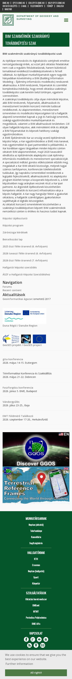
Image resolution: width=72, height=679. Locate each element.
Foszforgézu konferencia (18, 387)
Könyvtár (36, 583)
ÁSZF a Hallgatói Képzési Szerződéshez (26, 274)
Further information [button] (19, 664)
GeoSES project (32, 345)
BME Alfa (36, 623)
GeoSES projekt (12, 345)
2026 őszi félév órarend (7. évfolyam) (25, 260)
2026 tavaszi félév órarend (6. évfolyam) (27, 253)
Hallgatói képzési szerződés (20, 267)
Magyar (8, 9)
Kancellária (36, 537)
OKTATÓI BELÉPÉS (10, 6)
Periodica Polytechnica (36, 617)
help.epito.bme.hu (56, 3)
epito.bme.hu (19, 3)
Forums (7, 286)
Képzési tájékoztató (15, 218)
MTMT (36, 611)
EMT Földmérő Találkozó (18, 416)
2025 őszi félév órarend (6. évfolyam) (25, 246)
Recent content (12, 290)
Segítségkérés (36, 543)
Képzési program (13, 225)
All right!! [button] (36, 672)
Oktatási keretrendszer (36, 599)
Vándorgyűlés (11, 401)
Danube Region (28, 325)
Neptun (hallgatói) (36, 571)
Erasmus (36, 565)
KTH (36, 559)
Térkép (50, 6)
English (60, 6)
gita (5, 359)
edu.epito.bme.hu (36, 3)
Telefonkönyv (36, 6)
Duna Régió (10, 325)
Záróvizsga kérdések (15, 232)
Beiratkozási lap (13, 239)
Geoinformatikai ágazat (18, 299)
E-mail (24, 6)
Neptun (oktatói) (36, 524)
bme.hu (6, 3)
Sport (36, 577)
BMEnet (36, 605)
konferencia (15, 359)
